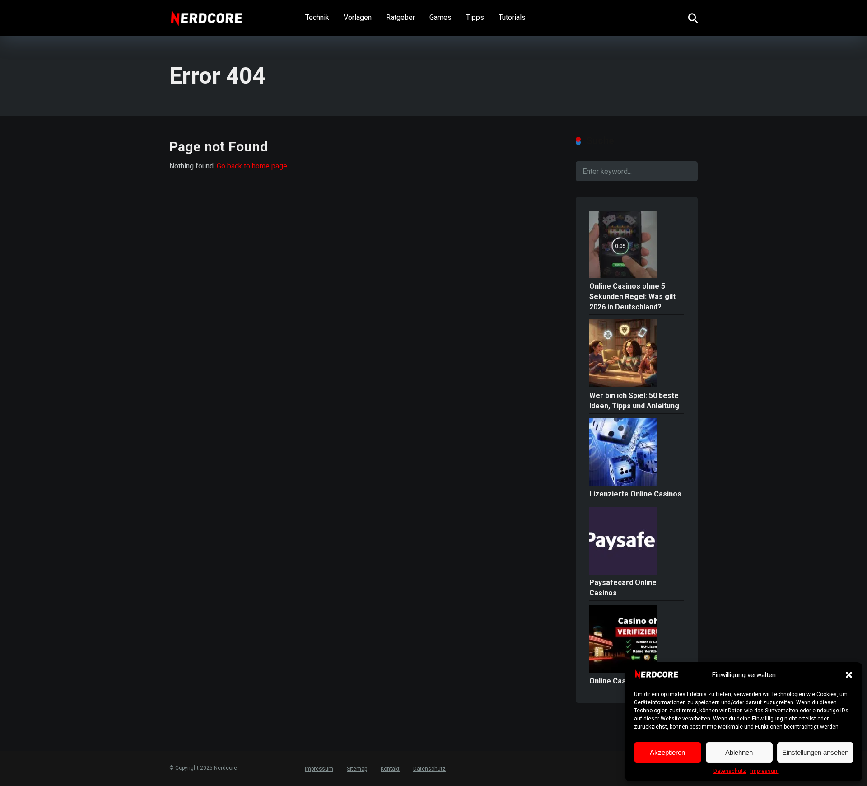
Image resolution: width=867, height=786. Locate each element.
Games (440, 17)
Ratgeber (400, 17)
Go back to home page (252, 166)
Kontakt (390, 769)
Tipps (475, 17)
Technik (317, 17)
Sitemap (357, 769)
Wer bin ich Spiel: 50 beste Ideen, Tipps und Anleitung (634, 400)
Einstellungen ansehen (815, 752)
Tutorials (512, 17)
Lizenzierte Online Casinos (635, 494)
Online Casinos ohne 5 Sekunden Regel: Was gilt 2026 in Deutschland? (632, 296)
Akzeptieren (667, 752)
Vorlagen (358, 17)
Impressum (764, 771)
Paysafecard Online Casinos (623, 587)
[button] (848, 674)
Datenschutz (729, 771)
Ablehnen (739, 752)
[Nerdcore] (206, 14)
